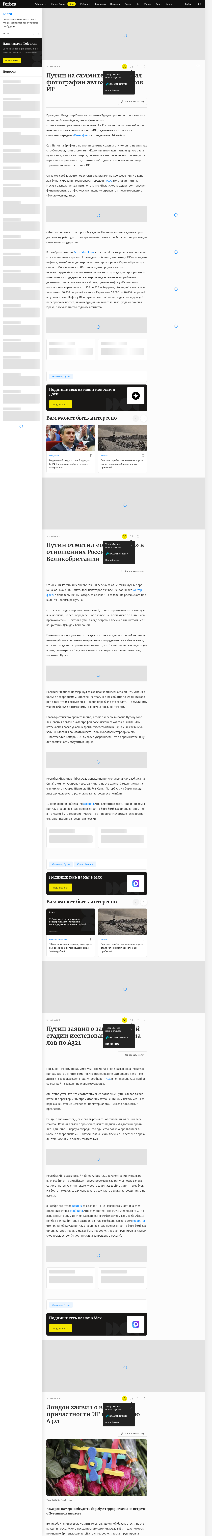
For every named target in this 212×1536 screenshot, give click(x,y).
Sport (158, 3)
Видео (128, 3)
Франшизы (100, 3)
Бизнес (104, 418)
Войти (188, 3)
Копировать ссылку (134, 90)
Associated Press (84, 215)
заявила (88, 766)
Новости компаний (58, 902)
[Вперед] (152, 312)
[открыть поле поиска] (199, 4)
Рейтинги (85, 3)
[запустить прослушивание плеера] (131, 56)
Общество (54, 418)
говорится (139, 1183)
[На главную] (9, 4)
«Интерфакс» (81, 124)
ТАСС (109, 170)
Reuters (77, 1169)
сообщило (76, 1174)
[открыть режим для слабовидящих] (124, 56)
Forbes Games (62, 3)
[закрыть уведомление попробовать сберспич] (131, 65)
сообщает (138, 1501)
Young (169, 3)
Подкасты (115, 3)
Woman (147, 3)
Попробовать (112, 79)
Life (137, 3)
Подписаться (60, 367)
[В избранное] (91, 418)
